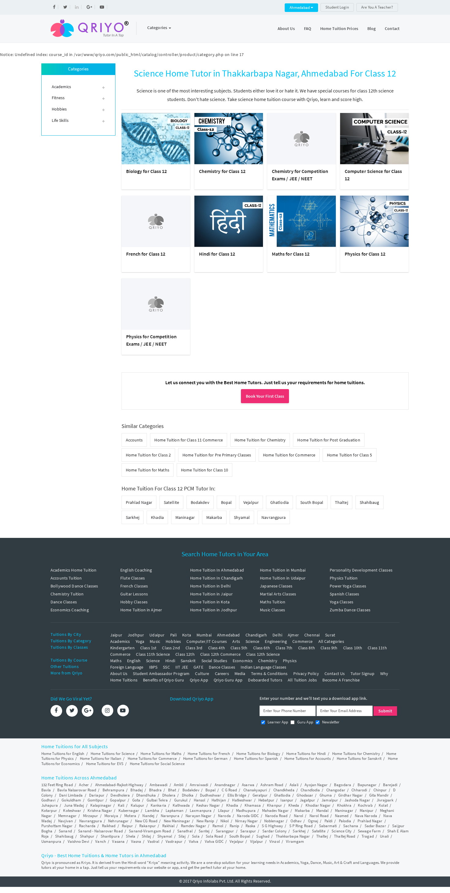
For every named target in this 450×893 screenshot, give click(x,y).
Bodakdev (200, 502)
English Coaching (136, 570)
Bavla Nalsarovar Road (76, 790)
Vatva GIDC (214, 841)
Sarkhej (133, 517)
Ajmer (293, 635)
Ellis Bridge (236, 795)
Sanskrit (188, 660)
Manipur (367, 810)
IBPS (153, 667)
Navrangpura (273, 517)
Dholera (169, 795)
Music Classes (272, 609)
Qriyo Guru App (228, 680)
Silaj (182, 836)
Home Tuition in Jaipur (211, 593)
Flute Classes (132, 578)
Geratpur (260, 795)
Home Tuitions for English (62, 753)
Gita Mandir (379, 795)
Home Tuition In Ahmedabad (217, 570)
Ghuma (326, 795)
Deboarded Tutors (265, 680)
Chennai (312, 635)
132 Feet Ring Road (57, 784)
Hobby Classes (134, 601)
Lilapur (224, 810)
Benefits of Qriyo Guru (163, 680)
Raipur (127, 825)
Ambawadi (159, 784)
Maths (116, 660)
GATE (198, 667)
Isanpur (286, 800)
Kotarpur (49, 810)
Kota (186, 635)
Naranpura (170, 815)
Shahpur (87, 836)
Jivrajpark (385, 800)
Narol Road (318, 815)
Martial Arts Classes (278, 593)
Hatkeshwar (242, 800)
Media (240, 673)
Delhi (277, 635)
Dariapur (96, 795)
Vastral (153, 841)
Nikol (224, 821)
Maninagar (185, 517)
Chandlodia (310, 790)
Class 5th (239, 648)
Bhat (172, 790)
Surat (330, 635)
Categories (157, 27)
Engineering (276, 641)
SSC (166, 667)
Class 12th (185, 654)
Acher (84, 784)
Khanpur (274, 805)
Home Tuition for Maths (147, 470)
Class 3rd (194, 648)
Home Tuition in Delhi (210, 585)
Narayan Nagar (199, 815)
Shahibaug (369, 502)
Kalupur (137, 805)
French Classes (134, 585)
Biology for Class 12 (146, 171)
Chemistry (267, 660)
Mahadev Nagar (275, 810)
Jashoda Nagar (357, 800)
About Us (286, 28)
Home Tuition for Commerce (289, 455)
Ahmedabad (300, 7)
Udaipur (156, 635)
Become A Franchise (341, 680)
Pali (173, 635)
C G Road (229, 790)
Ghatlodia (279, 502)
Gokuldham (71, 800)
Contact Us (334, 673)
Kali (121, 805)
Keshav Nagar (208, 805)
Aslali (294, 784)
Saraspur (248, 831)
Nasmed (342, 815)
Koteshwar (72, 810)
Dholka (188, 795)
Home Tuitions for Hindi (306, 753)
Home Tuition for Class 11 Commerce (188, 440)
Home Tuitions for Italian (101, 758)
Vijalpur (256, 841)
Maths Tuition (272, 601)
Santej (204, 831)
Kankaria (158, 805)
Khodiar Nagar (318, 805)
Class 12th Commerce (220, 654)
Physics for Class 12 (365, 254)
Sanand (65, 831)
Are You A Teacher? (377, 7)
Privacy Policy (306, 673)
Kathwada (181, 805)
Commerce (302, 641)
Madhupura (246, 810)
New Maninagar (177, 821)
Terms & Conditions (269, 673)
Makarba (214, 517)
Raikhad (109, 825)
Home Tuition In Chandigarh (216, 578)
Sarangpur (225, 831)
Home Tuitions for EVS (104, 763)
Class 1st (148, 648)
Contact (392, 28)
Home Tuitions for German (205, 758)
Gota (136, 800)
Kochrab (365, 805)
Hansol (199, 800)
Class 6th (261, 648)
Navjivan (65, 821)
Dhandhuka (146, 795)
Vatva (194, 841)
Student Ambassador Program (161, 673)
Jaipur (116, 635)
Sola (195, 836)
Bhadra (155, 790)
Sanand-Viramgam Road (150, 831)
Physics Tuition (344, 578)
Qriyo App (199, 680)
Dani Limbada (71, 795)
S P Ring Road (301, 825)
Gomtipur (96, 800)
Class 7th (284, 648)
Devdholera (120, 795)
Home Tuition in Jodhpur (213, 609)
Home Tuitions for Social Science (157, 763)
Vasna (136, 841)
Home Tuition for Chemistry (260, 440)
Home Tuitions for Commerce (152, 758)
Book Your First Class (265, 396)
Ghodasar (305, 795)
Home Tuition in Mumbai (283, 570)
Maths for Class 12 (291, 254)
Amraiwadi (199, 784)
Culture (202, 673)
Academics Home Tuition (73, 570)
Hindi (170, 660)
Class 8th (306, 648)
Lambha (152, 810)
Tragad (368, 836)
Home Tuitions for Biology (258, 753)
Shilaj (146, 836)
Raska (251, 825)
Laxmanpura (201, 810)
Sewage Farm (369, 831)
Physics (290, 660)
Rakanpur (147, 825)
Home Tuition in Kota (210, 601)
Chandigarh (256, 635)
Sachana (350, 825)
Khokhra (344, 805)
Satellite (171, 502)
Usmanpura (51, 841)
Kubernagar (128, 810)
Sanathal (185, 831)
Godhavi (48, 800)
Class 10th (352, 648)
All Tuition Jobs (302, 680)
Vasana (118, 841)
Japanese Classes (276, 585)
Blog (371, 28)
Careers (222, 673)
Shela (130, 836)
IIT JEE (181, 667)
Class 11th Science (153, 654)
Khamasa (253, 805)
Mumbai (204, 635)
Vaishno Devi (78, 841)
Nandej (148, 815)
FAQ (307, 28)
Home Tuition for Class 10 (204, 470)
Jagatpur (307, 800)
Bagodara (342, 784)
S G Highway (272, 825)
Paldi (328, 821)
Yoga (140, 641)
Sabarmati (328, 825)
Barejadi (390, 784)
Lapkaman (175, 810)
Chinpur (380, 790)
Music (155, 641)
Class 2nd (171, 648)
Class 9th (329, 648)
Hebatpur (266, 800)
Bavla (46, 790)
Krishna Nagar (100, 810)
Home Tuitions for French (209, 753)
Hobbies (173, 641)
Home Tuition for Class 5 (349, 455)
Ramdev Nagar (193, 825)
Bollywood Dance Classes (74, 585)
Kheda (293, 805)
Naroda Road (276, 815)
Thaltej (341, 502)
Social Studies (214, 660)
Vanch (100, 841)
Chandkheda (283, 790)
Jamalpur (329, 800)
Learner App (277, 722)
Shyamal (242, 517)
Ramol (217, 825)
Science (252, 641)
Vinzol (274, 841)
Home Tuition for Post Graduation (328, 440)
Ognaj (313, 821)
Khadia (157, 517)
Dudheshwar (210, 795)
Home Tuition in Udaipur (283, 578)
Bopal (226, 502)
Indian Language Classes (263, 667)
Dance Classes (64, 601)
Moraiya (111, 815)
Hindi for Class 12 (217, 254)
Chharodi (359, 790)
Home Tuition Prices (339, 28)
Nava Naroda (366, 815)
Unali (384, 836)
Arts (236, 641)
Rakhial (168, 825)
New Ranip (205, 821)
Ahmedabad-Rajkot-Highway (119, 784)
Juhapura (49, 805)
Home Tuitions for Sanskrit (359, 758)
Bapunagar (367, 784)
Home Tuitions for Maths (161, 753)
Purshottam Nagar (57, 825)
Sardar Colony (274, 831)
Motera (130, 815)
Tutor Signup (363, 673)
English (134, 660)
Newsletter (330, 722)
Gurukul (181, 800)
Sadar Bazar (375, 825)
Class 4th (216, 648)
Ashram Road (272, 784)
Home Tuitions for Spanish (256, 758)
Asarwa (248, 784)
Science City (341, 831)
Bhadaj (136, 790)
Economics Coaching (70, 609)
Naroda (224, 815)
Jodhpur (136, 635)
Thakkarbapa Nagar (293, 836)
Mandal (322, 810)
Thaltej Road (344, 836)
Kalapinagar (100, 805)
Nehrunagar (118, 821)
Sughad (262, 836)
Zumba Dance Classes (350, 609)
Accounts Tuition (66, 578)
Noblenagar (274, 821)
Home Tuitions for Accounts (307, 758)
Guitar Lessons (134, 593)
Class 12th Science (263, 654)
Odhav (296, 821)
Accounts (134, 440)
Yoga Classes (341, 601)
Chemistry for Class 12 (222, 171)
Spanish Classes (344, 593)
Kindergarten (122, 648)
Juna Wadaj (74, 805)
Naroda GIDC (248, 815)
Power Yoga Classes (348, 585)
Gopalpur (118, 800)
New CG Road (146, 821)
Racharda (87, 825)
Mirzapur (90, 815)
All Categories (331, 641)
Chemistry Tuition (67, 593)
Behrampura (113, 790)
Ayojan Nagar (316, 784)
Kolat (383, 805)
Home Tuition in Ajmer (141, 609)
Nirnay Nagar (246, 821)
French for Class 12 (146, 254)
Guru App (304, 722)
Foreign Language (126, 667)
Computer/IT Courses (206, 641)
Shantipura (110, 836)
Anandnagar (225, 784)
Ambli (179, 784)
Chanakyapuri (255, 790)
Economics (243, 660)
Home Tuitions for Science (112, 753)
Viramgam (295, 841)
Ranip (234, 825)
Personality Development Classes (361, 570)
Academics (120, 641)
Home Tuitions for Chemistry (356, 753)
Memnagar (67, 815)
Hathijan (219, 800)
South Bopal (311, 502)
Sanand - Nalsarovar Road (100, 831)
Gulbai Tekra (157, 800)
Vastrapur (174, 841)
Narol (298, 815)
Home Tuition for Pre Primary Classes (216, 455)
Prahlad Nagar (139, 502)
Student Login (337, 7)
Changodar (335, 790)
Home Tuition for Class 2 (148, 455)
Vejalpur (251, 502)
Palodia (345, 821)
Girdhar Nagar (350, 795)
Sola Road (214, 836)
